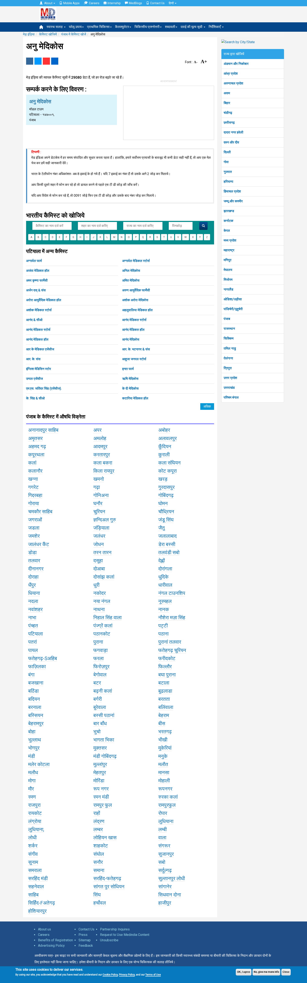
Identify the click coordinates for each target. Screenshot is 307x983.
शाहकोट (100, 846)
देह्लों (161, 561)
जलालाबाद (167, 536)
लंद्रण (98, 821)
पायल (33, 650)
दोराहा (33, 577)
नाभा (32, 618)
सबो (161, 862)
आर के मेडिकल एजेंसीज (40, 349)
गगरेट (33, 487)
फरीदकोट (166, 658)
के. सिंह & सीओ (35, 398)
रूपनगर (165, 789)
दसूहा (98, 561)
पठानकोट (101, 634)
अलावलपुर (167, 438)
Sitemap (85, 940)
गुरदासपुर (166, 487)
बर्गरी (97, 699)
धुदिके (163, 577)
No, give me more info (266, 971)
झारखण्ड (229, 211)
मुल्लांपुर (100, 764)
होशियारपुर (37, 911)
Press (83, 935)
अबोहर (164, 430)
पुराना (98, 642)
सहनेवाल (36, 887)
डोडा (32, 552)
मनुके (162, 756)
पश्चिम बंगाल (231, 397)
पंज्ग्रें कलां (102, 626)
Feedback (86, 946)
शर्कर (32, 846)
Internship (114, 3)
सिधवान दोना (169, 895)
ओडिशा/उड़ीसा (233, 299)
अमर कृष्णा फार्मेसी (37, 280)
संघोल (98, 854)
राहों (96, 813)
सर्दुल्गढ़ (165, 870)
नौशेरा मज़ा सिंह (171, 618)
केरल (227, 231)
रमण (32, 797)
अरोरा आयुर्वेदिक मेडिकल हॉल (43, 300)
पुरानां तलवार (169, 642)
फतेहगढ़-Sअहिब (42, 658)
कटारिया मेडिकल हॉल (135, 398)
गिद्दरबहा (35, 495)
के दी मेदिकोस (130, 388)
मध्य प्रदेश (230, 240)
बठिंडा (33, 691)
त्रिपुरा (228, 368)
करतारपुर (101, 455)
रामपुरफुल (167, 805)
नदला (33, 601)
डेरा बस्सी (166, 544)
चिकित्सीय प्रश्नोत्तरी (147, 27)
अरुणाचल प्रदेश (233, 83)
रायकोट (35, 813)
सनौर (98, 862)
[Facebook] (29, 61)
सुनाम (33, 862)
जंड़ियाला (101, 528)
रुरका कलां (168, 797)
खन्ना (33, 479)
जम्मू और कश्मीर (233, 201)
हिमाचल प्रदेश (232, 191)
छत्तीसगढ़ (229, 123)
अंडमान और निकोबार (236, 64)
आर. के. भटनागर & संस (136, 349)
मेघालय (228, 270)
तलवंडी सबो (168, 552)
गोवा (226, 162)
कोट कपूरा (167, 471)
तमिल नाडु (230, 348)
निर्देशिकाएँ (215, 27)
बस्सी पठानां (103, 715)
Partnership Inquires (115, 929)
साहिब (33, 895)
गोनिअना (101, 495)
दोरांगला (165, 569)
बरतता (164, 699)
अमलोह (99, 438)
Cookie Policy (110, 974)
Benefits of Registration (55, 940)
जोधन (98, 544)
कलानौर (35, 471)
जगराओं (35, 520)
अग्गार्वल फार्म (34, 261)
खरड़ (162, 479)
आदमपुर (100, 446)
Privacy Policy (127, 974)
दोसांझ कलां (103, 577)
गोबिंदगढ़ (166, 495)
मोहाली (164, 781)
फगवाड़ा (100, 650)
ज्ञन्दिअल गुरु (104, 520)
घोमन (163, 503)
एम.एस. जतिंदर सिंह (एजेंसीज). (44, 388)
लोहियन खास (105, 838)
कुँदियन (164, 446)
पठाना (163, 634)
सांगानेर (164, 887)
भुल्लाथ (34, 740)
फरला (98, 658)
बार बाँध (100, 723)
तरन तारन (102, 552)
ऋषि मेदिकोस (130, 379)
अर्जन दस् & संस (36, 290)
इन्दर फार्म (128, 369)
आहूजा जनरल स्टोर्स (134, 359)
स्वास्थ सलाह (55, 27)
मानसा (163, 772)
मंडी (31, 756)
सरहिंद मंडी (38, 878)
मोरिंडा (98, 781)
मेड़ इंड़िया (29, 34)
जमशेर (34, 536)
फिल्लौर (165, 667)
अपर (97, 430)
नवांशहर (35, 609)
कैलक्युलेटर (122, 27)
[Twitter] (38, 61)
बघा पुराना (167, 675)
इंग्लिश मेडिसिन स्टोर (38, 369)
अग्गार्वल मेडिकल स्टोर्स (136, 261)
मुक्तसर (100, 748)
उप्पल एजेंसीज (34, 379)
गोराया (33, 503)
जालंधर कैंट (38, 544)
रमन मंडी (101, 797)
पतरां (32, 642)
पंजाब (227, 319)
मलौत (163, 764)
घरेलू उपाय (75, 27)
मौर (31, 789)
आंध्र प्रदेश (231, 74)
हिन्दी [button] (171, 3)
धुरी (96, 585)
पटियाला (35, 634)
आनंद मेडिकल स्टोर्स (134, 320)
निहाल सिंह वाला (107, 618)
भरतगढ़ (165, 732)
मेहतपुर (99, 772)
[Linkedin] (54, 61)
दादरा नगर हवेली (233, 132)
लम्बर (98, 829)
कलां (32, 463)
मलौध (33, 772)
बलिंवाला (165, 707)
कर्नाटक (228, 221)
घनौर (97, 503)
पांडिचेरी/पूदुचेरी (233, 309)
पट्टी (163, 626)
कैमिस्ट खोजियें (48, 34)
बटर (97, 683)
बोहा (31, 732)
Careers (94, 3)
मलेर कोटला (38, 764)
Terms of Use (153, 974)
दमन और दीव (231, 142)
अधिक (207, 406)
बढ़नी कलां (102, 691)
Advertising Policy (51, 946)
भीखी (162, 740)
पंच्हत (33, 626)
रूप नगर (101, 789)
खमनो (98, 479)
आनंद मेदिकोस (130, 339)
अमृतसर (35, 438)
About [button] (48, 3)
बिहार (227, 103)
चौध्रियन (166, 512)
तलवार (34, 561)
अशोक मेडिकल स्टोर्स (39, 310)
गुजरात (228, 172)
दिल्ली (227, 152)
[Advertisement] (168, 112)
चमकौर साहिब (40, 512)
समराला (35, 870)
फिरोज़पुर (101, 667)
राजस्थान (229, 329)
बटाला (163, 683)
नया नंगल (101, 601)
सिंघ (97, 895)
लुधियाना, (36, 829)
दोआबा (99, 569)
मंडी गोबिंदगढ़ (105, 756)
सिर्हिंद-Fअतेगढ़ (41, 903)
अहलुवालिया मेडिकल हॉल (137, 310)
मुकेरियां (164, 748)
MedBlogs (135, 3)
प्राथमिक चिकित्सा (98, 27)
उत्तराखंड (229, 388)
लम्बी (162, 829)
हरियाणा (228, 182)
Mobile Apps (71, 3)
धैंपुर (32, 585)
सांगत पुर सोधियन (108, 887)
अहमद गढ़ (37, 446)
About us (44, 929)
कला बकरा (102, 463)
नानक (163, 609)
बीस (161, 723)
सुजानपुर (166, 854)
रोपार (162, 813)
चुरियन (99, 512)
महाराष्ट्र (229, 250)
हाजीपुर (164, 903)
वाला (162, 838)
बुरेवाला (99, 707)
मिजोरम (228, 280)
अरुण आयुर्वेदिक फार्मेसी (136, 290)
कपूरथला (36, 455)
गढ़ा (96, 487)
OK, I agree (243, 971)
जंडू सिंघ (166, 520)
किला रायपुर (103, 471)
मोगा (32, 781)
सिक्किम (228, 338)
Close (286, 971)
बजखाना (35, 683)
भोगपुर (33, 748)
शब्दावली (170, 27)
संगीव (33, 854)
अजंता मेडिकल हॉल (37, 271)
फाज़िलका (37, 667)
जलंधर (99, 536)
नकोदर (99, 593)
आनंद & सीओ (34, 320)
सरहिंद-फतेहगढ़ (107, 878)
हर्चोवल (99, 903)
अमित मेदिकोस (131, 280)
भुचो (96, 732)
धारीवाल (165, 585)
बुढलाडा (165, 691)
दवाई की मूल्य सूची (192, 27)
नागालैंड (228, 289)
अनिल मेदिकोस (131, 271)
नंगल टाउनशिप (171, 593)
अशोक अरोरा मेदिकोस (135, 300)
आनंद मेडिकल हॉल (133, 330)
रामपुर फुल (102, 805)
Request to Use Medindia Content (124, 935)
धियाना (34, 593)
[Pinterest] (46, 61)
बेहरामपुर (35, 723)
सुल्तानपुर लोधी (171, 878)
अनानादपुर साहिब (43, 430)
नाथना (99, 609)
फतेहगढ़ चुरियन (172, 650)
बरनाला (34, 707)
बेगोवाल (100, 675)
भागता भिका (103, 740)
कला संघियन (169, 463)
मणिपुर (227, 260)
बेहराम (163, 715)
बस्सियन (35, 715)
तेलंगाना (228, 358)
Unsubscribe (109, 940)
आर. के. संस (33, 359)
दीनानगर (35, 569)
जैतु (161, 528)
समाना (98, 870)
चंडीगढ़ (228, 113)
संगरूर (164, 846)
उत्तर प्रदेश (230, 378)
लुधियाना (165, 821)
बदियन (34, 699)
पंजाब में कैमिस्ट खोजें (73, 34)
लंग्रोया (34, 821)
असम (227, 93)
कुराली (164, 455)
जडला (33, 528)
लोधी (32, 838)
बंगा (31, 675)
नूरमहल (165, 601)
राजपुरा (34, 805)
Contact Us (157, 3)
